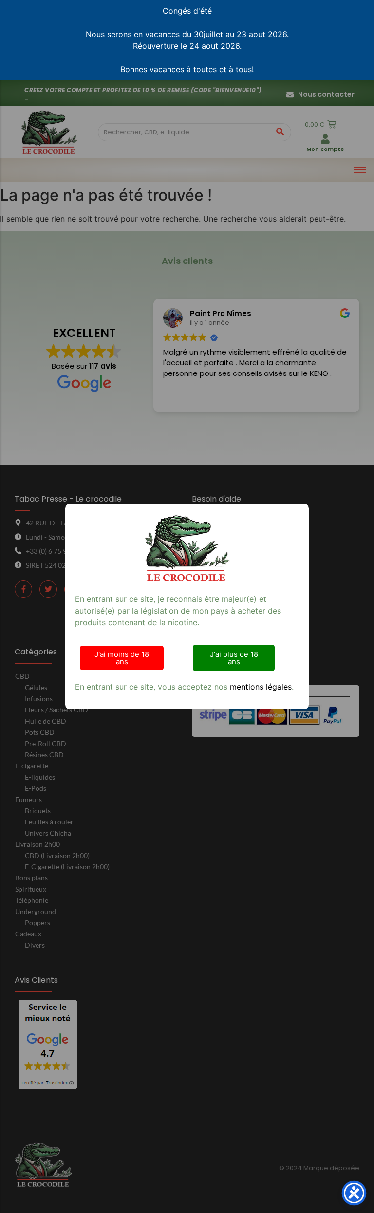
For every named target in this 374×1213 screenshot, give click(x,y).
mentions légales (261, 686)
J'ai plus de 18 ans (234, 658)
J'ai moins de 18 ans (121, 658)
